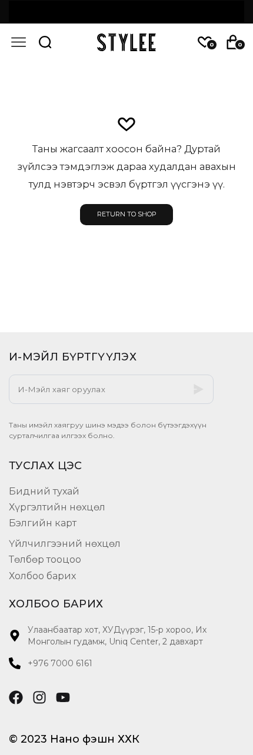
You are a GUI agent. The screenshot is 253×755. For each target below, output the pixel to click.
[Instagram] (39, 697)
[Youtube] (63, 697)
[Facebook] (16, 697)
